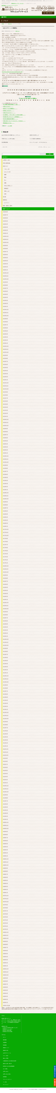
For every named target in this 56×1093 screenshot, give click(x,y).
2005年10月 (5, 975)
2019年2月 (5, 486)
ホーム (4, 1037)
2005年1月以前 (6, 1005)
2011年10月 (5, 755)
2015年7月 (5, 617)
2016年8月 (5, 578)
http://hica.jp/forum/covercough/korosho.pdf (12, 71)
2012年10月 (5, 718)
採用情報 (4, 1076)
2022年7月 (5, 361)
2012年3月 (5, 740)
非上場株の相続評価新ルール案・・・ (11, 104)
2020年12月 (5, 419)
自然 (5, 193)
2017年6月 (5, 547)
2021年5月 (5, 404)
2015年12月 (5, 602)
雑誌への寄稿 (5, 1058)
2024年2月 (5, 303)
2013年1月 (5, 709)
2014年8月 (5, 651)
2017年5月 (5, 550)
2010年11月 (5, 788)
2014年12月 (5, 639)
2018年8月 (5, 504)
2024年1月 (5, 306)
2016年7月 (5, 581)
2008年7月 (5, 874)
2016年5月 (5, 587)
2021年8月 (5, 395)
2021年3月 (5, 410)
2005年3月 (5, 996)
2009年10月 (5, 828)
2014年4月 (5, 663)
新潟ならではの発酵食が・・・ (10, 108)
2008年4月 (5, 883)
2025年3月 (5, 263)
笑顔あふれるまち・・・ (8, 110)
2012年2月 (5, 743)
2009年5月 (5, 843)
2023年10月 (5, 315)
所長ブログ (18, 31)
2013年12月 (5, 675)
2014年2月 (5, 669)
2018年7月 (5, 508)
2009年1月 (5, 856)
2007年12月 (5, 895)
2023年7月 (5, 324)
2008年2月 (5, 889)
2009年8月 (5, 834)
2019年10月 (5, 462)
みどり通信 (5, 1068)
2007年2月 (5, 926)
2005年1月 (5, 1002)
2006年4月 (5, 956)
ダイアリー (6, 202)
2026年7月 (5, 215)
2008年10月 (5, 865)
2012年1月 (5, 746)
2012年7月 (5, 727)
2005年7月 (5, 984)
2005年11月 (5, 972)
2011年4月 (5, 773)
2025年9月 (5, 245)
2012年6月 (5, 730)
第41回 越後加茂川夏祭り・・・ (10, 118)
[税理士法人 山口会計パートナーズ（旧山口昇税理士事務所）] (15, 10)
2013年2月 (5, 706)
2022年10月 (5, 352)
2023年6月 (5, 327)
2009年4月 (5, 846)
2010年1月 (5, 819)
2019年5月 (5, 477)
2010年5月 (5, 807)
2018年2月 (5, 523)
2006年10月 (5, 938)
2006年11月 (5, 935)
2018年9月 (5, 501)
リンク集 (4, 1082)
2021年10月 (5, 389)
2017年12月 (5, 529)
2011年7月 (5, 764)
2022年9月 (5, 355)
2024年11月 (5, 276)
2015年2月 (5, 633)
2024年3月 (5, 300)
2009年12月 (5, 822)
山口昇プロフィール (7, 1053)
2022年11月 (5, 349)
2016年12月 (5, 566)
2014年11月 (5, 642)
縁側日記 (5, 199)
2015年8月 (5, 614)
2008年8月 (5, 871)
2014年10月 (5, 645)
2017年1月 (5, 562)
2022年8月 (5, 358)
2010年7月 (5, 801)
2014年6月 (5, 657)
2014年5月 (5, 660)
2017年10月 (5, 535)
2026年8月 (5, 211)
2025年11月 (5, 239)
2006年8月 (5, 944)
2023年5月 (5, 331)
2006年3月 (5, 959)
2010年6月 (5, 804)
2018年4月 (5, 517)
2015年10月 (5, 608)
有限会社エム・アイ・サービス (17, 3)
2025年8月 (5, 248)
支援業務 (4, 1042)
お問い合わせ (5, 1071)
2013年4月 (5, 700)
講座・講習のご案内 (7, 205)
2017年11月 (5, 532)
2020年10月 (5, 425)
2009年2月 (5, 852)
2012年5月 (5, 733)
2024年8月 (5, 285)
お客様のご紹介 (6, 160)
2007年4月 (5, 920)
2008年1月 (5, 892)
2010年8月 (5, 798)
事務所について (6, 1047)
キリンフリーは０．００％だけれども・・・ (40, 142)
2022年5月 (5, 367)
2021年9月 (5, 392)
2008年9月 (5, 868)
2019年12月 (5, 456)
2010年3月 (5, 813)
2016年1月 (5, 599)
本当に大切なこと (8, 185)
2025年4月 (5, 260)
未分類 (4, 196)
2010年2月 (5, 816)
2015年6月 (5, 621)
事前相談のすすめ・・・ (8, 123)
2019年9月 (5, 465)
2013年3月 (5, 703)
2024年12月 (5, 273)
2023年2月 (5, 340)
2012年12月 (5, 712)
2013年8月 (5, 688)
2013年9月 (5, 685)
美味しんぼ (6, 191)
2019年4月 (5, 480)
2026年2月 (5, 230)
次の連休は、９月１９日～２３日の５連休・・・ (14, 114)
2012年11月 (5, 715)
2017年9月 (5, 538)
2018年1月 (5, 526)
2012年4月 (5, 737)
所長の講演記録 (6, 163)
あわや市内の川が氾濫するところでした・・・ (12, 135)
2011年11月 (5, 752)
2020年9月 (5, 428)
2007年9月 (5, 904)
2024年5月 (5, 294)
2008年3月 (5, 886)
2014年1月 (5, 672)
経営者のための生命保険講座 (8, 1066)
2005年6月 (5, 987)
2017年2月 (5, 559)
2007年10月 (5, 901)
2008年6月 (5, 877)
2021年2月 (5, 413)
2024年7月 (5, 288)
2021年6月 (5, 401)
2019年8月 (5, 468)
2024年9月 (5, 282)
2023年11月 (5, 312)
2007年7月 (5, 910)
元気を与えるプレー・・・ (9, 112)
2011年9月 (5, 758)
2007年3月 (5, 923)
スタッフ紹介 (5, 1055)
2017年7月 (5, 544)
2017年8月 (5, 541)
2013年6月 (5, 694)
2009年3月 (5, 849)
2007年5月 (5, 917)
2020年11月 (5, 422)
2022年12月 (5, 346)
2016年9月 (5, 575)
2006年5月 (5, 953)
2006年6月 (5, 950)
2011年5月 (5, 770)
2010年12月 (5, 785)
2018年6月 (5, 511)
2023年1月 (5, 343)
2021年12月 (5, 382)
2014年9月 (5, 648)
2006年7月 (5, 947)
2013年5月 (5, 697)
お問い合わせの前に (7, 1074)
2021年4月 (5, 407)
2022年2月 (5, 376)
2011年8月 (5, 761)
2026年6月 (5, 218)
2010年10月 (5, 791)
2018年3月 (5, 520)
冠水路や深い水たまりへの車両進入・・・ (13, 116)
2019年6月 (5, 474)
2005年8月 (5, 981)
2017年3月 (5, 556)
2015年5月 (5, 624)
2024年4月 (5, 297)
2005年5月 (5, 990)
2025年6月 (5, 254)
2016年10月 (5, 572)
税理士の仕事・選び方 (7, 1063)
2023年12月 (5, 309)
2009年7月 (5, 837)
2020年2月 (5, 450)
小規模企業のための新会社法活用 (9, 1060)
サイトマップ (5, 1084)
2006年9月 (5, 941)
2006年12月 (5, 932)
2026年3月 (5, 227)
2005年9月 (5, 978)
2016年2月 (5, 596)
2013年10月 (5, 682)
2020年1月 (5, 453)
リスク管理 (10, 125)
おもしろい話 (7, 171)
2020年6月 (5, 437)
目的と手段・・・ (6, 147)
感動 (5, 182)
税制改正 (6, 188)
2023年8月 (5, 321)
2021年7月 (5, 398)
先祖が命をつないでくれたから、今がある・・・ (14, 120)
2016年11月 (5, 569)
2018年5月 (5, 514)
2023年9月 (5, 318)
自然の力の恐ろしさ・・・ (36, 135)
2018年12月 (5, 492)
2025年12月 (5, 236)
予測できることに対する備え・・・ (10, 138)
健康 (5, 174)
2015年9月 (5, 611)
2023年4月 (5, 334)
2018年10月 (5, 498)
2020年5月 (5, 440)
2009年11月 (5, 825)
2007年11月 (5, 898)
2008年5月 (5, 880)
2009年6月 (5, 840)
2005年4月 (5, 993)
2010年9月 (5, 794)
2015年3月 (5, 630)
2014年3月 (5, 666)
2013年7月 (5, 691)
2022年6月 (5, 364)
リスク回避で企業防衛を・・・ (37, 138)
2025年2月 (5, 266)
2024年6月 (5, 291)
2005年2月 (5, 999)
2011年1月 (5, 782)
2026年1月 (5, 233)
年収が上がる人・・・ (8, 106)
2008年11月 (5, 862)
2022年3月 (5, 373)
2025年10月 (5, 242)
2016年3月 (5, 593)
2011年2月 (5, 779)
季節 (5, 177)
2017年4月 (5, 553)
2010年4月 (5, 810)
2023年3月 (5, 337)
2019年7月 (5, 471)
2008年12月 (5, 859)
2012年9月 (5, 721)
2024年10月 (5, 279)
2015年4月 (5, 627)
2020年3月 (5, 447)
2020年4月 (5, 443)
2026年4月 (5, 224)
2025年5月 (5, 257)
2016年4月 (5, 590)
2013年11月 (5, 679)
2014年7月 (5, 654)
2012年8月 (5, 724)
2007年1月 (5, 929)
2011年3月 (5, 776)
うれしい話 (6, 169)
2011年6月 (5, 767)
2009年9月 (5, 831)
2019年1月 (5, 489)
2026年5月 (5, 221)
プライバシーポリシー (7, 1079)
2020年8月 (5, 431)
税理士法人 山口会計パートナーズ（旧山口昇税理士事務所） (26, 1089)
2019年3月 (5, 483)
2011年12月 (5, 749)
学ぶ (5, 180)
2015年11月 (5, 605)
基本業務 (4, 1039)
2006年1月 (5, 965)
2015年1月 (5, 636)
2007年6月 (5, 914)
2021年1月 (5, 416)
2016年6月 (5, 584)
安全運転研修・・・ (6, 142)
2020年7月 (5, 434)
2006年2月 (5, 962)
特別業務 (4, 1045)
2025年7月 (5, 251)
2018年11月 (5, 495)
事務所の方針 (5, 1050)
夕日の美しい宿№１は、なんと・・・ (46, 147)
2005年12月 (5, 968)
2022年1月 (5, 379)
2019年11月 (5, 459)
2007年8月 (5, 907)
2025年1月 (5, 269)
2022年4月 (5, 370)
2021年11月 (5, 385)
